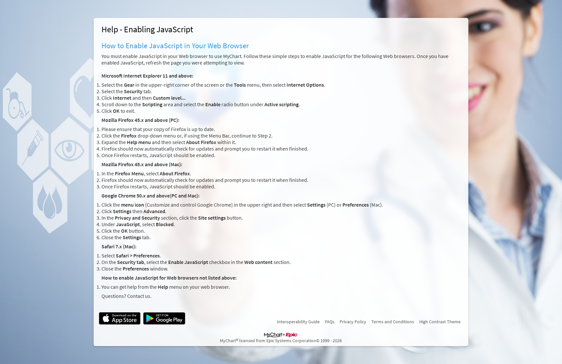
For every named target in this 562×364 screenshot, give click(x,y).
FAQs (329, 322)
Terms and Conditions (392, 322)
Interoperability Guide (298, 322)
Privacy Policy (353, 322)
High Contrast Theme (440, 322)
